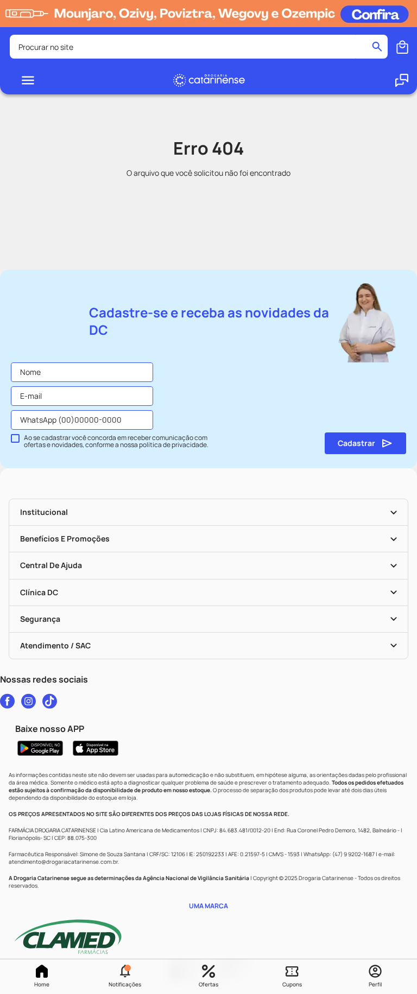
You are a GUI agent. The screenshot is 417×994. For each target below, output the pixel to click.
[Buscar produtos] (377, 47)
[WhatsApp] (401, 80)
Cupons (292, 984)
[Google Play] (40, 748)
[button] (125, 977)
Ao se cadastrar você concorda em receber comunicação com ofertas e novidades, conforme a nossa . (116, 441)
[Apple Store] (96, 748)
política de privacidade (173, 444)
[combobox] (199, 47)
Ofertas (208, 984)
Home (41, 984)
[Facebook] (7, 701)
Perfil (375, 984)
